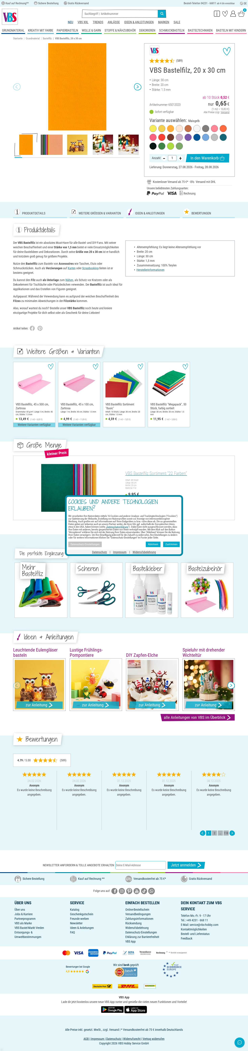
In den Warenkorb (204, 158)
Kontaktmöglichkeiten (194, 929)
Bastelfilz (47, 38)
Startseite (18, 38)
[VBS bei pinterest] (129, 890)
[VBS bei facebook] (114, 890)
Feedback (186, 938)
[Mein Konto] (233, 13)
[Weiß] (196, 128)
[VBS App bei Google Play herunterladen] (112, 1009)
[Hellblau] (205, 137)
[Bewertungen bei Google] (78, 969)
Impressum (120, 552)
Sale (177, 22)
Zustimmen (171, 544)
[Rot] (161, 137)
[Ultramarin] (196, 137)
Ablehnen (153, 544)
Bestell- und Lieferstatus (195, 934)
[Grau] (214, 137)
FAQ (72, 932)
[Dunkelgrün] (161, 146)
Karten (72, 268)
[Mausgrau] (205, 128)
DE (245, 3)
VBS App (130, 941)
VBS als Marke (23, 923)
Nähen (69, 280)
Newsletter (76, 923)
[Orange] (223, 128)
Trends (98, 22)
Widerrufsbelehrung (137, 928)
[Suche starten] (162, 13)
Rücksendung (133, 923)
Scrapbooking (90, 268)
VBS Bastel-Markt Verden (29, 928)
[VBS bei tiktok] (144, 890)
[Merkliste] (225, 13)
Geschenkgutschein (81, 914)
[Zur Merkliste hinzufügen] (227, 51)
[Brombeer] (153, 137)
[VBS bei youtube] (136, 890)
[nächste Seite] (232, 833)
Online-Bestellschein (137, 909)
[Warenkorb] (241, 13)
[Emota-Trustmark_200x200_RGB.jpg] (171, 969)
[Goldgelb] (161, 128)
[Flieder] (179, 137)
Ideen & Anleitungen (139, 22)
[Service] (217, 13)
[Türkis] (223, 137)
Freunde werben (79, 918)
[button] (17, 87)
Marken (163, 22)
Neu (70, 22)
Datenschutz (99, 552)
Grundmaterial (33, 38)
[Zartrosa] (214, 128)
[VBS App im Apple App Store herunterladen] (135, 1009)
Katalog (74, 909)
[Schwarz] (153, 146)
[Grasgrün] (179, 146)
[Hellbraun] (188, 128)
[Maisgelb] (170, 128)
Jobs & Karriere (24, 914)
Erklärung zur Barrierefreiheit (142, 937)
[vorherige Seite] (202, 833)
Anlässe (114, 22)
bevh (126, 965)
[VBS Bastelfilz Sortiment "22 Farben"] (69, 488)
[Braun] (170, 137)
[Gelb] (153, 128)
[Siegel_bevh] (125, 971)
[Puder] (179, 128)
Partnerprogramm (25, 918)
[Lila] (188, 137)
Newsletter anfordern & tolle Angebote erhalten (78, 865)
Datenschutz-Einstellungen (141, 932)
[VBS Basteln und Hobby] (9, 16)
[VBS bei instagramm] (121, 890)
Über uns (20, 909)
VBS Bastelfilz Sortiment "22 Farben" (156, 473)
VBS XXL (83, 22)
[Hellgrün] (170, 146)
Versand (225, 112)
